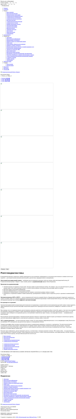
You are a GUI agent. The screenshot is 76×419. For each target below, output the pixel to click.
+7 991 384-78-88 (5, 359)
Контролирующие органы (13, 52)
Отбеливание (10, 33)
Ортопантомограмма (12, 25)
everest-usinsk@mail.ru (9, 361)
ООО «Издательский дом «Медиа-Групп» (26, 417)
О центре (6, 9)
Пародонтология (11, 32)
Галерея (5, 62)
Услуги (5, 10)
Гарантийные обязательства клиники (16, 44)
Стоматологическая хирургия (14, 18)
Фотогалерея (10, 64)
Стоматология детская (12, 22)
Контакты (6, 68)
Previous (3, 269)
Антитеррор (10, 60)
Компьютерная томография (13, 14)
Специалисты (7, 34)
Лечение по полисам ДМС (13, 49)
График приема (10, 58)
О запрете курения (11, 57)
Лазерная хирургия (11, 29)
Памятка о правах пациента (14, 45)
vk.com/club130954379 (12, 362)
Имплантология (11, 28)
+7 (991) (5, 79)
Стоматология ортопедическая (14, 21)
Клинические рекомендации (14, 48)
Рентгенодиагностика (12, 13)
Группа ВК (6, 69)
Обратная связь (7, 61)
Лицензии (9, 37)
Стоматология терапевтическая (14, 16)
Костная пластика (11, 20)
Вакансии (6, 66)
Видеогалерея (10, 65)
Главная (6, 8)
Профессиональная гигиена (14, 24)
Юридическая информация (13, 38)
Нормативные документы (13, 40)
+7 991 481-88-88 (5, 358)
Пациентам (6, 36)
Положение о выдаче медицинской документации (19, 53)
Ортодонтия (10, 30)
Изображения (5, 5)
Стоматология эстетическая (14, 17)
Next (7, 269)
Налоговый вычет (11, 50)
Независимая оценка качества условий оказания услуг (20, 46)
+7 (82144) (5, 78)
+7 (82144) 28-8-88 (5, 357)
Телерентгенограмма (12, 26)
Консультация (10, 12)
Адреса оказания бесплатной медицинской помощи (20, 56)
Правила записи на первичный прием (16, 41)
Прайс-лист (9, 42)
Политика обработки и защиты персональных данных (20, 54)
